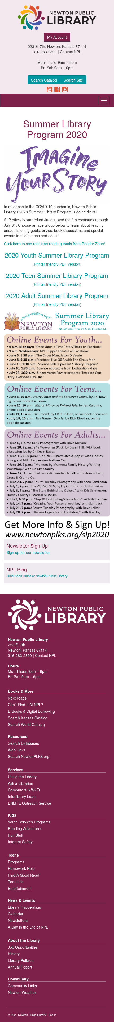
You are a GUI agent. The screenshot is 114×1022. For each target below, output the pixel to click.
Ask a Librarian (20, 783)
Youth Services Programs (29, 821)
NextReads (17, 698)
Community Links (22, 985)
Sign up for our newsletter (28, 552)
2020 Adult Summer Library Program (57, 295)
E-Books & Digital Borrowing (31, 711)
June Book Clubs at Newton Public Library (37, 575)
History (14, 953)
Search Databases (23, 743)
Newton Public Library (32, 1014)
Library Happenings (24, 907)
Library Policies (20, 960)
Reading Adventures (25, 828)
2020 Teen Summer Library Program (57, 275)
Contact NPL (70, 51)
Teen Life (16, 881)
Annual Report (20, 967)
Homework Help (21, 868)
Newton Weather (22, 992)
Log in (52, 1014)
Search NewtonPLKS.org (28, 756)
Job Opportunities (23, 947)
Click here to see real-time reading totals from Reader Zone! (54, 243)
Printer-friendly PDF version (57, 264)
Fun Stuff (15, 835)
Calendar (15, 913)
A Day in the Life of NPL (28, 927)
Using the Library (22, 776)
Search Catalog (44, 80)
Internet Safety (20, 841)
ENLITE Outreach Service (29, 803)
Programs (16, 861)
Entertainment (20, 888)
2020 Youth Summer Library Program (57, 254)
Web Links (16, 749)
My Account (57, 37)
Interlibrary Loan (22, 796)
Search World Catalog (26, 724)
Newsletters (18, 920)
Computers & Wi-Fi (24, 789)
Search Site (73, 80)
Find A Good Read (23, 875)
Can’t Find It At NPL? (25, 704)
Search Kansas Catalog (27, 717)
